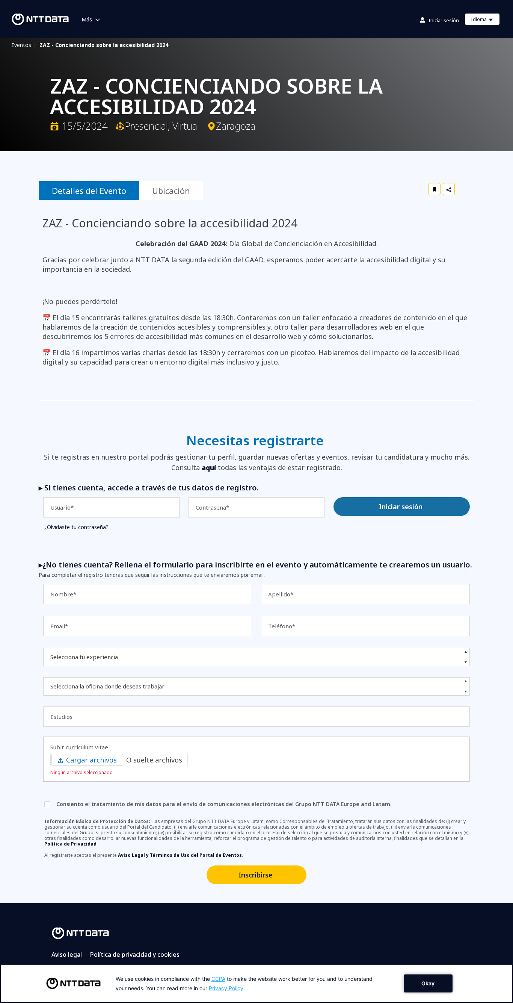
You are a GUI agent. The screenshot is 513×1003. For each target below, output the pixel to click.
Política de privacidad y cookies (135, 954)
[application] (256, 983)
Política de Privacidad (70, 844)
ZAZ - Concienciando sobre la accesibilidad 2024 (103, 44)
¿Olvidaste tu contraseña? (76, 527)
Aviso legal (66, 954)
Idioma (485, 20)
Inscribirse (255, 874)
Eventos (23, 44)
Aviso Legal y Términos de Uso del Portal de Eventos (180, 855)
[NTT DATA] (80, 933)
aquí (209, 467)
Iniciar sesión (444, 20)
